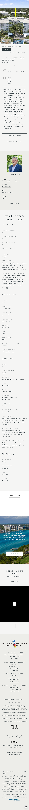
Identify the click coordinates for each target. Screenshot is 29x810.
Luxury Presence (14, 747)
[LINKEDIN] (20, 736)
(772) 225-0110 (14, 681)
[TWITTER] (16, 736)
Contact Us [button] (14, 548)
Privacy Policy (14, 754)
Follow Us (14, 581)
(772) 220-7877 (14, 670)
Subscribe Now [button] (14, 553)
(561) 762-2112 (6, 186)
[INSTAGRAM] (12, 736)
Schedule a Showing (14, 135)
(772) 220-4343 (14, 658)
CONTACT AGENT (14, 203)
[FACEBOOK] (8, 736)
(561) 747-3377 (14, 691)
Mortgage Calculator (14, 141)
